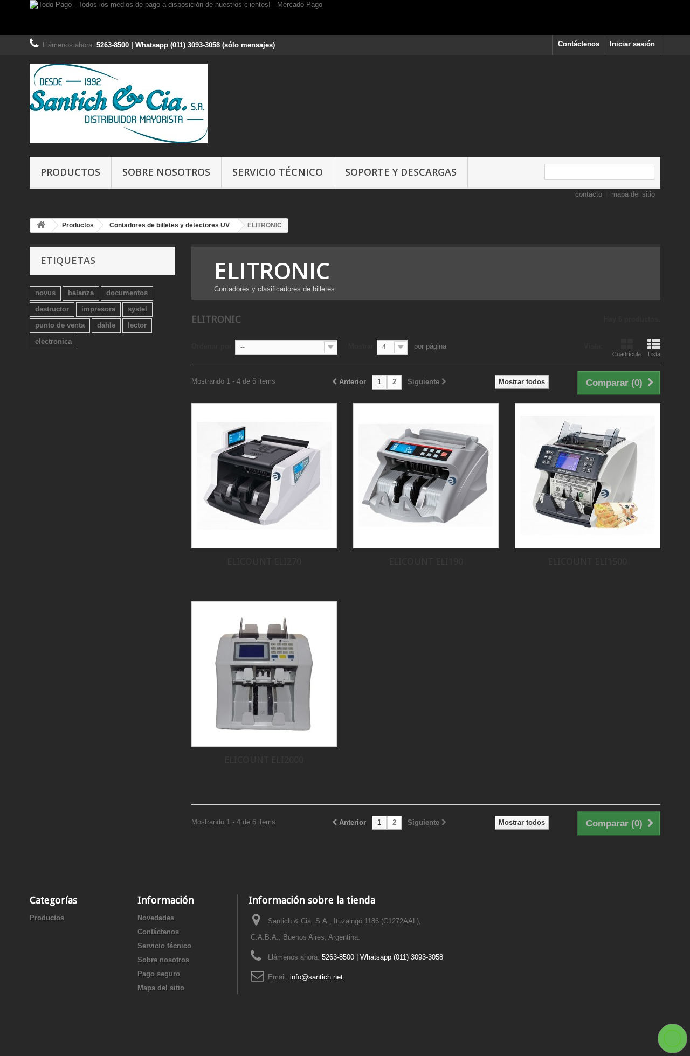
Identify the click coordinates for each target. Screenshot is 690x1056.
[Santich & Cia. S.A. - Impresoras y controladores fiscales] (129, 103)
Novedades (155, 918)
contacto (588, 194)
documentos (127, 293)
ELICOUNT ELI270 (264, 561)
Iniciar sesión (632, 44)
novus (45, 293)
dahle (106, 325)
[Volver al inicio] (41, 225)
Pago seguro (158, 974)
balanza (81, 293)
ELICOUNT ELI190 (426, 561)
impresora (98, 309)
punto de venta (60, 325)
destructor (52, 309)
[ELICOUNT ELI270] (264, 475)
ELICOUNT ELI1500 (587, 561)
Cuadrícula (626, 354)
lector (137, 325)
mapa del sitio (633, 194)
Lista (654, 354)
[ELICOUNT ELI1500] (587, 475)
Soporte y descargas (401, 171)
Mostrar (361, 346)
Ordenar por (211, 346)
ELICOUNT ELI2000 (263, 759)
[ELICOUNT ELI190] (425, 475)
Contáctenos (578, 44)
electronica (53, 341)
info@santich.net (316, 977)
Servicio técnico (277, 171)
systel (137, 309)
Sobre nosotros (166, 171)
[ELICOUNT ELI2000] (264, 674)
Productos (70, 171)
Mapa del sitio (160, 988)
